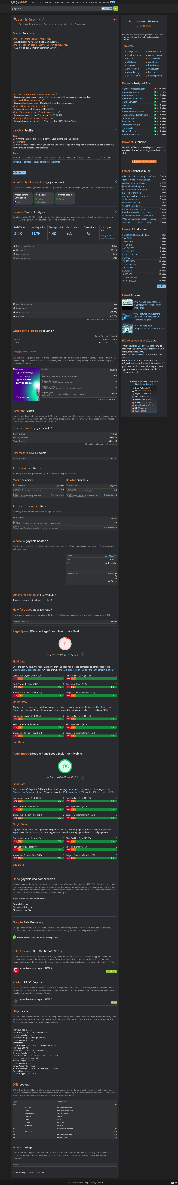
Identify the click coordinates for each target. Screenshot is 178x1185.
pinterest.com (133, 75)
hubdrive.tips (128, 121)
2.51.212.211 (127, 271)
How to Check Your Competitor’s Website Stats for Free (149, 329)
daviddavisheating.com (133, 111)
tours (98, 157)
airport (106, 157)
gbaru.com (127, 108)
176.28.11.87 (128, 245)
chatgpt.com (133, 69)
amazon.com (154, 58)
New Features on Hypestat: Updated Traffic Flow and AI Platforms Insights (147, 317)
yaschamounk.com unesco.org (138, 215)
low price (71, 157)
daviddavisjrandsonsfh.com (135, 115)
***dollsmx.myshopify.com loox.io (139, 219)
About (100, 1182)
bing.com (131, 65)
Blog (86, 1182)
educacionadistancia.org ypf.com (139, 176)
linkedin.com (153, 65)
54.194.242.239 (129, 254)
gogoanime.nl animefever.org (137, 196)
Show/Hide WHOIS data (138, 354)
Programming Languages (21, 196)
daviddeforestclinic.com (133, 89)
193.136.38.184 (129, 261)
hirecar (16, 157)
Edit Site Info (19, 172)
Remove (131, 360)
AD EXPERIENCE (76, 2)
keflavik (61, 157)
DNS (21, 1084)
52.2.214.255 (128, 251)
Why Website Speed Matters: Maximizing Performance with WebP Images (147, 305)
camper (27, 162)
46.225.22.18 (128, 248)
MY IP (112, 2)
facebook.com (134, 55)
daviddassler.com (130, 134)
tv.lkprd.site (127, 128)
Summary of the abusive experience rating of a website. (37, 511)
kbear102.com (129, 131)
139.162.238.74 (129, 267)
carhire (38, 157)
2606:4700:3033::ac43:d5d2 (135, 235)
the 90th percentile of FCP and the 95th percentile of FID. (86, 670)
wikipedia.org (133, 72)
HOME (33, 2)
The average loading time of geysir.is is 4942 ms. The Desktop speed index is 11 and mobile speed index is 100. (62, 615)
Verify (28, 982)
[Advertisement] (65, 71)
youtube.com (154, 51)
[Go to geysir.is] (43, 19)
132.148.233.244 (129, 277)
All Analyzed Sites (75, 1182)
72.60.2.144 (127, 241)
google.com (132, 51)
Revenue (23, 410)
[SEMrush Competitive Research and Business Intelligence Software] (25, 352)
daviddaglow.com (130, 92)
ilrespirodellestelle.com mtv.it (137, 212)
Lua (18, 202)
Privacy (93, 1182)
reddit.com (153, 62)
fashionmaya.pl (129, 118)
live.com (152, 72)
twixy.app (126, 105)
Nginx (40, 199)
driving (81, 157)
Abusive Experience (31, 506)
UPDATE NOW (144, 26)
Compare (108, 8)
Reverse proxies (65, 195)
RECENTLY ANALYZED (52, 2)
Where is (30, 541)
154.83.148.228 (129, 281)
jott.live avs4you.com (133, 209)
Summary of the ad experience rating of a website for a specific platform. (45, 473)
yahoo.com (153, 69)
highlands (55, 162)
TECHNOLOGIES (103, 2)
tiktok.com (132, 62)
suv (45, 157)
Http (21, 1011)
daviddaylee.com (130, 95)
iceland (90, 157)
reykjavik (17, 162)
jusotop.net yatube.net (134, 183)
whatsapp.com (155, 75)
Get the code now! (144, 384)
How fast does (32, 609)
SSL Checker (37, 951)
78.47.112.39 (128, 238)
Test (115, 1002)
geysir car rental (41, 162)
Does (34, 879)
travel (52, 157)
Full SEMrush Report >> (107, 399)
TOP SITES (40, 2)
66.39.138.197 (56, 115)
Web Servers (42, 195)
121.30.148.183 (129, 264)
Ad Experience (28, 468)
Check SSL (111, 971)
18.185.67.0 (127, 274)
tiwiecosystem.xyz (131, 125)
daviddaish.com (129, 102)
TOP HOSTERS (64, 2)
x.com (130, 58)
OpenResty (42, 202)
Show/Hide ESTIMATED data (140, 346)
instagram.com (155, 55)
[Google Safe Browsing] (14, 937)
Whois (22, 1147)
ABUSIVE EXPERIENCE (90, 2)
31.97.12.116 (127, 258)
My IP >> (161, 286)
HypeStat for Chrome (146, 161)
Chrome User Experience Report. (28, 670)
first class (27, 157)
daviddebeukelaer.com (132, 98)
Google (28, 922)
